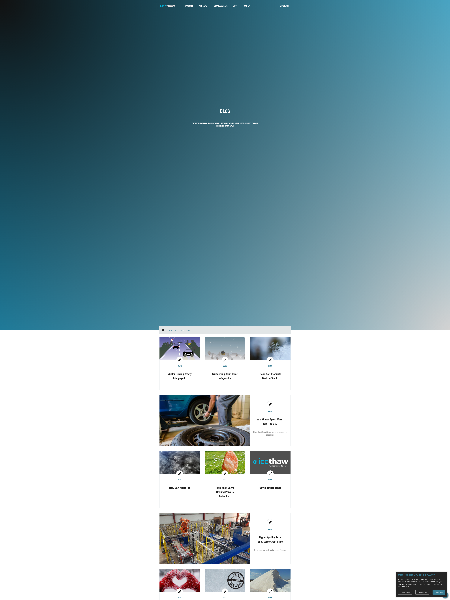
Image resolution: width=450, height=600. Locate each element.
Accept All (439, 592)
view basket (285, 6)
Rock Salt (189, 6)
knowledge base (220, 6)
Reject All (423, 592)
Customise (406, 592)
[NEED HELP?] (445, 598)
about (235, 6)
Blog (187, 330)
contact (247, 6)
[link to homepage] (167, 8)
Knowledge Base (174, 330)
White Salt (203, 6)
